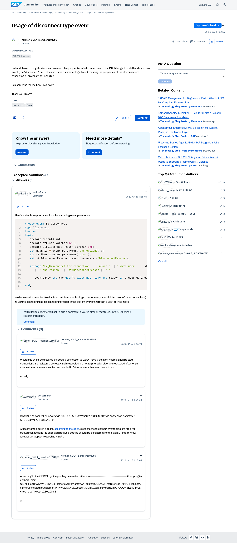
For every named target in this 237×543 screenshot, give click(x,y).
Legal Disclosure (75, 537)
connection (18, 105)
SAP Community (19, 13)
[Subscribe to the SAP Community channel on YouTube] (202, 537)
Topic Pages (148, 5)
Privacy (30, 537)
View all (162, 261)
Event (29, 105)
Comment (142, 118)
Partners (105, 5)
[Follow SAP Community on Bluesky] (196, 537)
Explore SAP (205, 5)
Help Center (131, 5)
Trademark (92, 537)
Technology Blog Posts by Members (181, 106)
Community (31, 4)
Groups (77, 5)
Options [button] (223, 25)
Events (117, 5)
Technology (60, 13)
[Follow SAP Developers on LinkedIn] (208, 537)
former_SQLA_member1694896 (39, 40)
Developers (91, 5)
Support (105, 537)
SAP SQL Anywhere (21, 56)
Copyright (58, 537)
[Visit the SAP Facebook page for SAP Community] (191, 537)
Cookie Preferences (123, 537)
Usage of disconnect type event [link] (100, 13)
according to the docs (66, 429)
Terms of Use (43, 537)
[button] (211, 41)
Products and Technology (56, 5)
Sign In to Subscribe (207, 25)
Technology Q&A (75, 13)
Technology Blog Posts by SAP (178, 136)
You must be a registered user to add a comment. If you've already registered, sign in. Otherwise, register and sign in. (77, 314)
